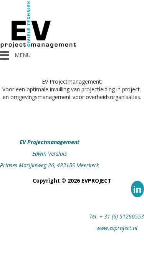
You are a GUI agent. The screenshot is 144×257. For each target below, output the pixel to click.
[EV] (38, 24)
